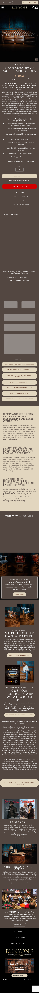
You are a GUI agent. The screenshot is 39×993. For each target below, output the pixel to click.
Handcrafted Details (19, 196)
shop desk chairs (19, 884)
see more (20, 839)
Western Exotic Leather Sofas (19, 388)
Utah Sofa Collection (19, 382)
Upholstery (19, 201)
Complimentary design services (19, 715)
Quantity (19, 166)
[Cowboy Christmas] (19, 899)
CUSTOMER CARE (19, 937)
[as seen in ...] (19, 809)
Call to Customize (19, 186)
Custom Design (30, 2)
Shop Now (19, 967)
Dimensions (19, 192)
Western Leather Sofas (19, 393)
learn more (19, 594)
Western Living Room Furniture (19, 399)
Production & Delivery (19, 205)
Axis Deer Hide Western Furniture (19, 364)
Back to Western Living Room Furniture (21, 783)
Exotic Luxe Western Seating (19, 369)
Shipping (12, 79)
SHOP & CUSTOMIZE (19, 943)
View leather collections (19, 655)
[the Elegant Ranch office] (19, 854)
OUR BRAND (19, 931)
